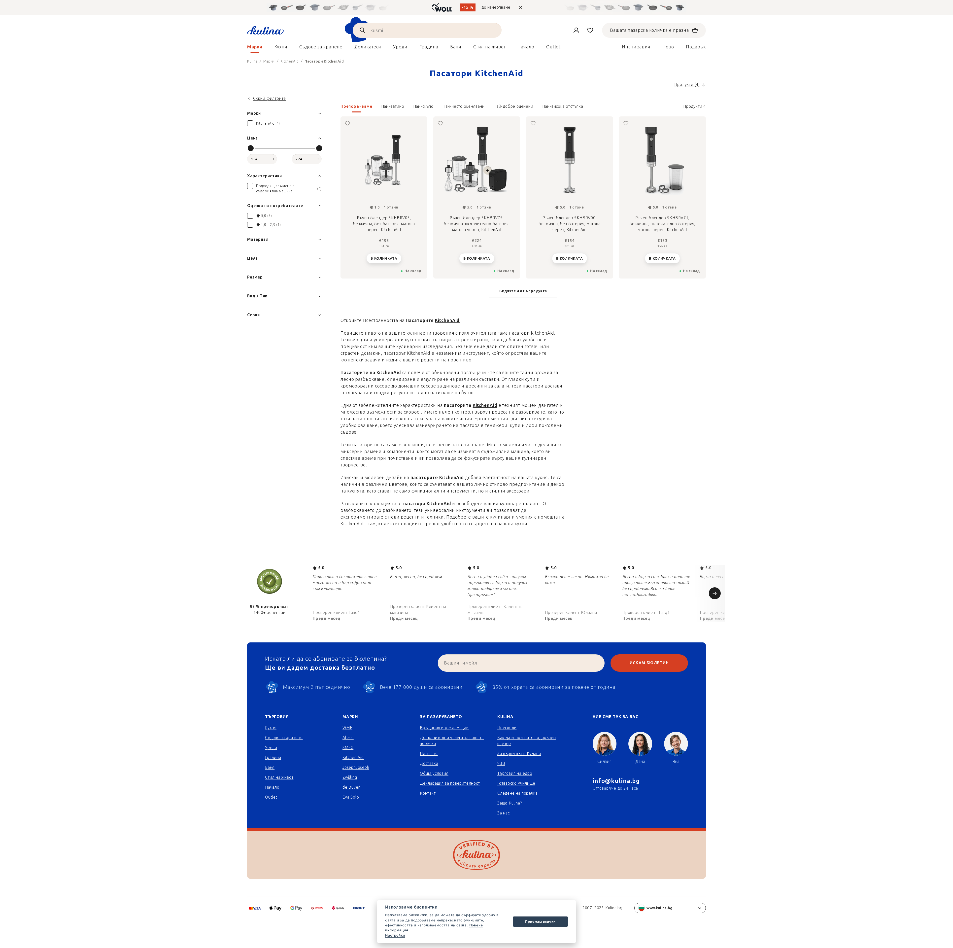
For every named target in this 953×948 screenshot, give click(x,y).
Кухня (270, 727)
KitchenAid (447, 320)
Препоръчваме (356, 106)
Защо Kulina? (509, 803)
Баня (269, 767)
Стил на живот (279, 777)
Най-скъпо (423, 106)
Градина (273, 757)
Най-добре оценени (513, 106)
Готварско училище (516, 783)
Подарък (696, 47)
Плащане (429, 753)
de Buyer (351, 787)
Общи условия (434, 773)
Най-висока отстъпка (562, 106)
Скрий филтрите (269, 98)
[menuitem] (255, 48)
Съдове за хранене (284, 737)
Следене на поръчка (517, 793)
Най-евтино (392, 106)
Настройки (395, 935)
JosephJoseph (355, 767)
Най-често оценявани (463, 106)
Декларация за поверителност (450, 783)
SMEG (347, 747)
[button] (523, 108)
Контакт (428, 793)
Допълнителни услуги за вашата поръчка (452, 740)
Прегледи (506, 727)
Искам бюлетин (649, 663)
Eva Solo (350, 797)
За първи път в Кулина (519, 753)
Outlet (271, 797)
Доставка (429, 763)
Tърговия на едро (514, 773)
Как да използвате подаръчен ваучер (526, 740)
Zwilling (349, 777)
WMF (347, 727)
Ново (668, 47)
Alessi (348, 737)
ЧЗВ (501, 763)
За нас (503, 813)
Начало (272, 787)
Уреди (271, 747)
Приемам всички (540, 921)
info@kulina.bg (616, 780)
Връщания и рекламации (444, 727)
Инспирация (636, 47)
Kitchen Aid (353, 757)
